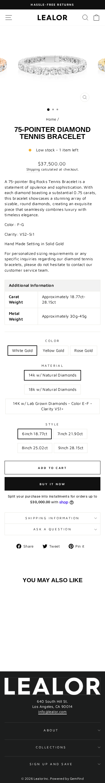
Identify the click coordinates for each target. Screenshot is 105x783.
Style (53, 424)
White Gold (22, 350)
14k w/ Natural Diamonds (52, 375)
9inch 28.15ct (70, 447)
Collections (51, 747)
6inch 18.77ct (34, 433)
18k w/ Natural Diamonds (52, 389)
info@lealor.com (52, 711)
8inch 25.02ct (35, 447)
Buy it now (53, 484)
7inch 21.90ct (70, 433)
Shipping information (52, 518)
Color (52, 340)
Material (52, 365)
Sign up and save (51, 764)
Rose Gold (83, 350)
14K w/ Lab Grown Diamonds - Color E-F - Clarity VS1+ (52, 406)
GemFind (77, 779)
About (51, 730)
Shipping (33, 169)
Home (51, 119)
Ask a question (52, 529)
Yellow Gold (53, 350)
